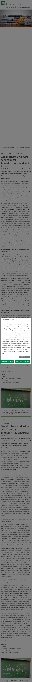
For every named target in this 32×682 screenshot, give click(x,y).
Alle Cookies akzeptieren (22, 361)
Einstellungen (23, 356)
